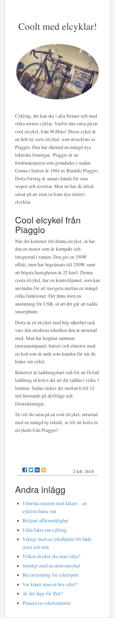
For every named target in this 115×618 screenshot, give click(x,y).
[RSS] (43, 470)
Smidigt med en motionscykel (51, 565)
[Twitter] (31, 470)
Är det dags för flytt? (42, 593)
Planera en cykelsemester (46, 603)
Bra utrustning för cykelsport (50, 575)
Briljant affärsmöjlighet (45, 520)
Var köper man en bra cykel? (50, 584)
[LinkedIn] (37, 470)
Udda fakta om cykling (44, 530)
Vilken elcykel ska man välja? (51, 556)
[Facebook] (24, 470)
